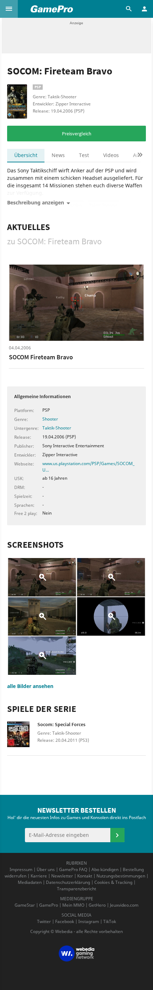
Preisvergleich (76, 133)
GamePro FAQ (73, 869)
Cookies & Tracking (113, 882)
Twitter (44, 921)
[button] (9, 9)
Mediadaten (30, 882)
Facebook (64, 921)
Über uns (46, 869)
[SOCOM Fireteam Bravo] (76, 303)
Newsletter (62, 876)
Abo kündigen (104, 869)
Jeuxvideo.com (124, 905)
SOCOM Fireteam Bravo (41, 357)
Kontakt (84, 876)
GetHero (97, 905)
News (58, 155)
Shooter (50, 419)
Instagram (88, 921)
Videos (111, 155)
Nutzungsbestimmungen (120, 876)
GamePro (48, 905)
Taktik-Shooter (56, 428)
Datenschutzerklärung (68, 882)
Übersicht (25, 155)
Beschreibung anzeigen (35, 202)
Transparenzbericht (76, 889)
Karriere (39, 876)
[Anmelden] (117, 835)
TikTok (109, 921)
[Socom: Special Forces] (22, 736)
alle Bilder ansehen (30, 686)
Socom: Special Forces (61, 724)
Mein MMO (73, 905)
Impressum (21, 869)
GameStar (25, 905)
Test (84, 155)
